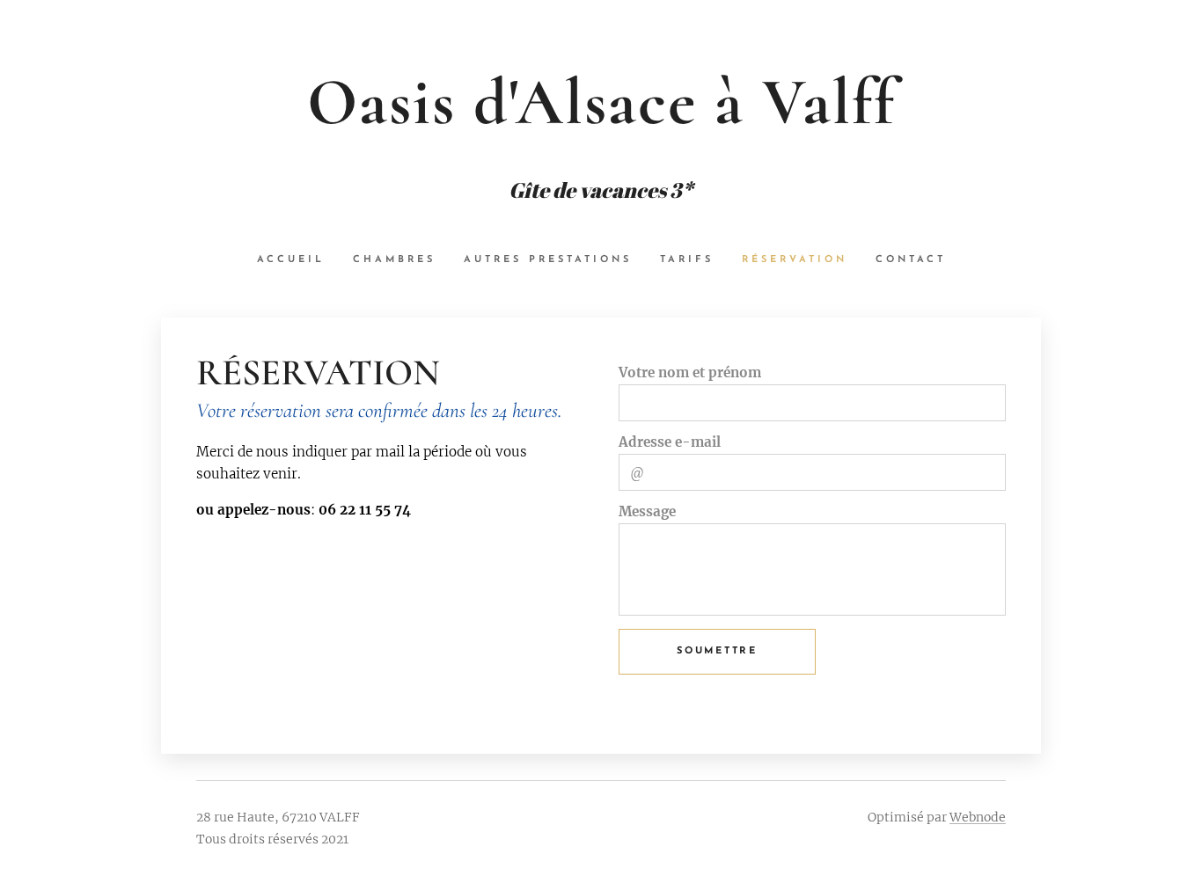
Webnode (977, 817)
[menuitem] (298, 260)
